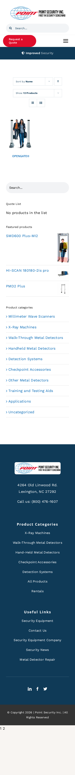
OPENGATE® (20, 156)
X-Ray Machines (22, 327)
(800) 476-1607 (45, 501)
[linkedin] (30, 689)
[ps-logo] (38, 8)
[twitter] (45, 689)
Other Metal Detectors (28, 380)
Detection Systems (25, 359)
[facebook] (37, 689)
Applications (19, 401)
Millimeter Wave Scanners (31, 316)
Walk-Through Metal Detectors (35, 337)
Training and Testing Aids (30, 391)
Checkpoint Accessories (29, 369)
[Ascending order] (58, 81)
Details (20, 134)
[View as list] (41, 103)
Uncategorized (21, 412)
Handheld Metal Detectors (31, 348)
